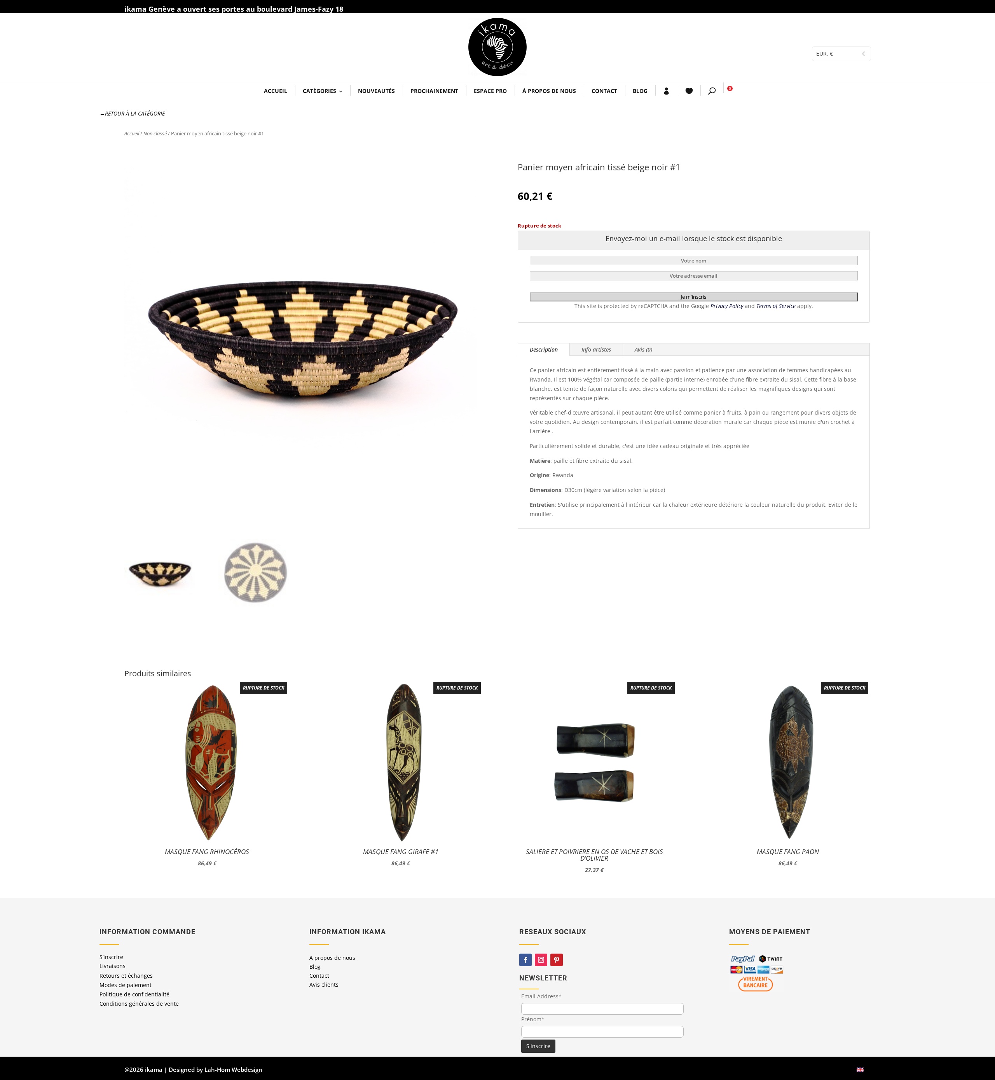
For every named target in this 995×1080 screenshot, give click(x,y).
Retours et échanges (126, 975)
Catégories (319, 91)
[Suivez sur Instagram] (541, 960)
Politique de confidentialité (134, 994)
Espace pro (490, 91)
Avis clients (324, 984)
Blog (640, 91)
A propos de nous (332, 957)
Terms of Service (776, 306)
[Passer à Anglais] (860, 1070)
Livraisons (113, 966)
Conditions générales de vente (139, 1003)
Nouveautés (376, 91)
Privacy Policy (727, 306)
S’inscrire (111, 957)
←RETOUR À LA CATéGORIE (132, 113)
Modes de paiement (126, 985)
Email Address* (541, 996)
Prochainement (434, 91)
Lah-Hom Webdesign (233, 1069)
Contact (604, 91)
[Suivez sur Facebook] (525, 960)
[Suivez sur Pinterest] (556, 960)
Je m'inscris (693, 296)
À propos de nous (549, 91)
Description (544, 349)
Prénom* (533, 1019)
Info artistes (596, 349)
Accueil (275, 91)
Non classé (155, 133)
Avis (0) (643, 349)
